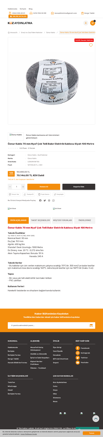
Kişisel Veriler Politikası (36, 363)
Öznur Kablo (32, 155)
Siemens (57, 398)
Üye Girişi (57, 347)
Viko (55, 394)
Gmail (10, 390)
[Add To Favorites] (91, 45)
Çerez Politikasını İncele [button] (28, 434)
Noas (55, 401)
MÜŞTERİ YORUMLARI (62, 220)
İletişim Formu (14, 355)
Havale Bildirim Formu (17, 363)
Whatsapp (12, 386)
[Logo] (20, 23)
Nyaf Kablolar (42, 155)
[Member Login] (85, 23)
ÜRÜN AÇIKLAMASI (18, 220)
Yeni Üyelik (58, 351)
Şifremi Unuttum (60, 359)
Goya (55, 390)
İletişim (11, 351)
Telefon (11, 382)
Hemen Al (44, 187)
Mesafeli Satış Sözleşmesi (36, 348)
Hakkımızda (13, 347)
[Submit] (91, 325)
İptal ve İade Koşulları (39, 358)
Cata (55, 386)
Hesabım (57, 355)
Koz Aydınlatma (60, 382)
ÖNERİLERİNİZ (85, 220)
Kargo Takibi (13, 359)
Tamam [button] (91, 433)
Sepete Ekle (78, 187)
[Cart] (92, 23)
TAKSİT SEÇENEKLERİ (40, 220)
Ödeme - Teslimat (38, 368)
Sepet (56, 363)
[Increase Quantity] (23, 187)
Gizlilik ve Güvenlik (38, 354)
